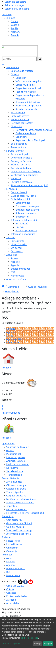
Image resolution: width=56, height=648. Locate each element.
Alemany (15, 31)
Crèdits (10, 589)
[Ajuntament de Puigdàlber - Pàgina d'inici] (20, 50)
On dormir (12, 547)
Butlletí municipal (15, 568)
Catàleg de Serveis (16, 488)
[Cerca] (39, 59)
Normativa (12, 467)
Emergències (12, 291)
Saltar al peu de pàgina (17, 8)
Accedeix (6, 367)
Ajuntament (8, 443)
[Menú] (3, 64)
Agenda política (14, 339)
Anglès (14, 28)
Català (14, 21)
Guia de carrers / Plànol (19, 523)
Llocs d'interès (14, 544)
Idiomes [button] (10, 18)
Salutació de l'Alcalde (17, 447)
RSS (8, 572)
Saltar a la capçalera (15, 1)
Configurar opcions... (12, 643)
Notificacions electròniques (21, 499)
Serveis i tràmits (10, 478)
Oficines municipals (17, 485)
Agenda (10, 332)
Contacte (6, 14)
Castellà (15, 24)
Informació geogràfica (18, 533)
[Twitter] (20, 581)
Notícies (10, 328)
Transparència (14, 474)
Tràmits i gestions (16, 492)
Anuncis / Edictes (15, 460)
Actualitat (7, 554)
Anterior (6, 412)
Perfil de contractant (17, 464)
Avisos (9, 335)
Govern (10, 450)
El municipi (14, 286)
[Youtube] (30, 581)
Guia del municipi (38, 286)
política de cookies (29, 637)
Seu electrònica (14, 471)
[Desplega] (22, 287)
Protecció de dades (16, 596)
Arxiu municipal (14, 481)
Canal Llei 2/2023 (15, 585)
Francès (15, 35)
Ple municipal (13, 454)
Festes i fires (13, 540)
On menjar (12, 551)
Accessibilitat (13, 603)
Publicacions (13, 342)
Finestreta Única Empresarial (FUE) (25, 513)
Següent (15, 412)
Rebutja (37, 643)
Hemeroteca (13, 575)
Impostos (11, 506)
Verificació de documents (20, 502)
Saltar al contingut (15, 5)
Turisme (6, 537)
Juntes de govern (15, 457)
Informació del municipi (19, 530)
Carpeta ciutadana (16, 495)
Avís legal (11, 599)
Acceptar (48, 643)
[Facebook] (25, 581)
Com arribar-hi (14, 519)
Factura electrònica (16, 509)
